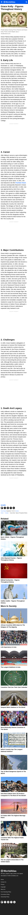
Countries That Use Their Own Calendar (14, 687)
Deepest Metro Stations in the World (13, 707)
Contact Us (3, 882)
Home (2, 879)
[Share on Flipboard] (2, 508)
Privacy (2, 884)
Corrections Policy (5, 894)
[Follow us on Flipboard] (2, 902)
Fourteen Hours (21, 183)
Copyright (3, 887)
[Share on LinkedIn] (14, 508)
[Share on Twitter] (8, 508)
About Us (3, 889)
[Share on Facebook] (5, 508)
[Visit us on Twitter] (8, 902)
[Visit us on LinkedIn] (14, 902)
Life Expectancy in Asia (8, 647)
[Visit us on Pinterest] (11, 902)
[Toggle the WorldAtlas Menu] (1, 2)
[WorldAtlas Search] (26, 2)
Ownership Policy (5, 896)
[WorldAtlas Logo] (10, 2)
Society (17, 511)
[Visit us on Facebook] (5, 902)
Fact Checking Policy (6, 891)
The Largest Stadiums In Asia (10, 667)
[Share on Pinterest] (11, 508)
